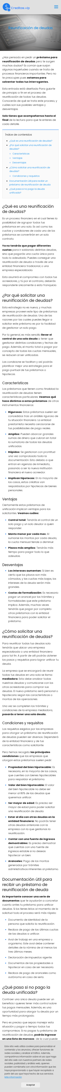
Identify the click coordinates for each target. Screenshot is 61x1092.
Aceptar (30, 1084)
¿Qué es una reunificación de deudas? (30, 140)
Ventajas (17, 158)
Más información (13, 1077)
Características (21, 153)
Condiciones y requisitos (26, 176)
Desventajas (19, 162)
